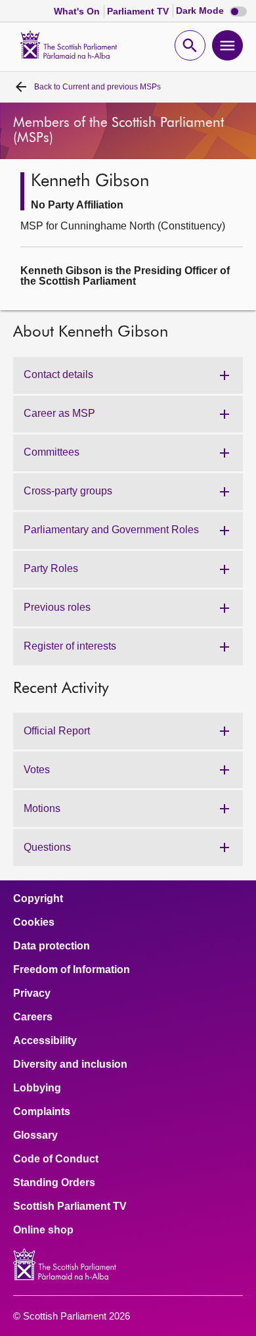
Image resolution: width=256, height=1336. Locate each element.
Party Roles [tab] (51, 568)
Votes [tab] (37, 769)
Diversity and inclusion (70, 1064)
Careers (33, 1017)
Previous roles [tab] (57, 607)
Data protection (51, 946)
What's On (78, 11)
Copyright (38, 899)
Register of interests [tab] (70, 646)
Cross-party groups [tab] (68, 490)
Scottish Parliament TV (70, 1206)
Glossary (35, 1135)
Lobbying (37, 1088)
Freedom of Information (71, 970)
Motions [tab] (42, 808)
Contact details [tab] (58, 374)
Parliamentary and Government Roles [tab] (111, 529)
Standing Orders (54, 1183)
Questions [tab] (47, 847)
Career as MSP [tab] (59, 413)
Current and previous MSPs (97, 86)
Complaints (41, 1112)
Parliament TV (139, 11)
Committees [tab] (51, 452)
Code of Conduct (55, 1159)
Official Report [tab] (57, 730)
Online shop (43, 1230)
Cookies (33, 922)
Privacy (32, 993)
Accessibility (45, 1041)
